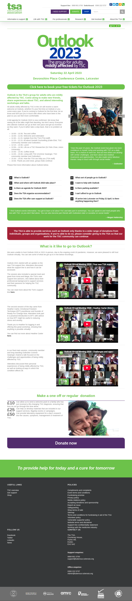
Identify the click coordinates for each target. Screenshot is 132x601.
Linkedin (10, 537)
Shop (9, 492)
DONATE (75, 11)
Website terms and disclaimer (80, 519)
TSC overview (13, 487)
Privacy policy (73, 495)
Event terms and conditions (79, 490)
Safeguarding (73, 505)
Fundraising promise (76, 492)
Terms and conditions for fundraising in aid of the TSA (90, 512)
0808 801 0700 (77, 5)
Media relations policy (76, 497)
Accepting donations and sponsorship (83, 500)
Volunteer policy (74, 514)
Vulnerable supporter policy (79, 517)
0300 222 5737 (100, 5)
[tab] (35, 174)
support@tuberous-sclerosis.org (81, 556)
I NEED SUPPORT (60, 11)
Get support (12, 490)
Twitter (10, 535)
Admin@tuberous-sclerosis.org (80, 571)
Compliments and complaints (79, 487)
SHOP (86, 11)
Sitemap (71, 510)
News (9, 540)
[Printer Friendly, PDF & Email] (115, 26)
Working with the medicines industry (82, 524)
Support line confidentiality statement (83, 522)
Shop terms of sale (75, 507)
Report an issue (74, 502)
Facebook (11, 532)
